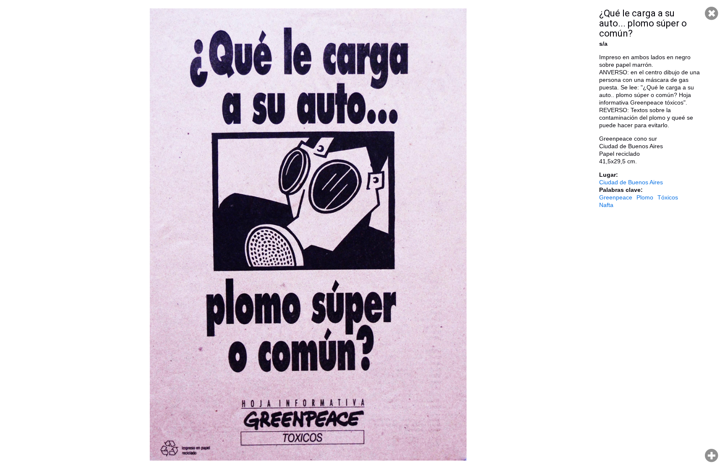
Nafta (606, 205)
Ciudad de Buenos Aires (631, 182)
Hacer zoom (711, 455)
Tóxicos (667, 197)
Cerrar (711, 13)
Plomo (644, 197)
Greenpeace (615, 197)
